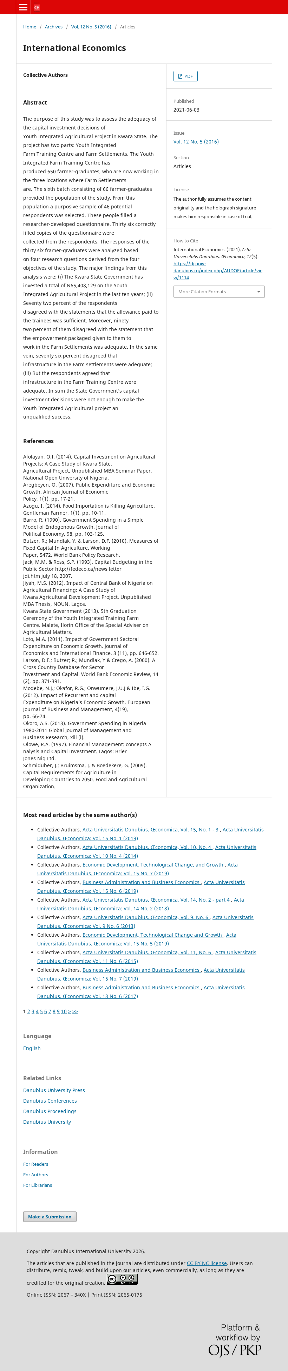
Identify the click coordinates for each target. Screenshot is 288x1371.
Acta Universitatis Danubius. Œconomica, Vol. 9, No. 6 (146, 917)
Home (29, 27)
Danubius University (47, 1121)
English (32, 1048)
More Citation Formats (202, 291)
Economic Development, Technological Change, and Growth (154, 864)
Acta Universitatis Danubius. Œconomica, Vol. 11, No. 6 (147, 952)
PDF (188, 76)
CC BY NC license (207, 1263)
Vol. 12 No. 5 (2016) (91, 27)
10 (64, 1011)
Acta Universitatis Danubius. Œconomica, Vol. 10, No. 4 (147, 847)
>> (75, 1011)
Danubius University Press (54, 1090)
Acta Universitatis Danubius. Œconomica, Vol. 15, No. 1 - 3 (151, 829)
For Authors (35, 1174)
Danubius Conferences (50, 1100)
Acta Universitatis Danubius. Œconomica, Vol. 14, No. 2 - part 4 (157, 899)
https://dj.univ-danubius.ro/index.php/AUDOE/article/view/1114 (218, 270)
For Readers (35, 1164)
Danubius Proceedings (50, 1111)
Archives (54, 27)
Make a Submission (50, 1216)
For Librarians (37, 1185)
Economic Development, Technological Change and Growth (153, 934)
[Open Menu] (23, 7)
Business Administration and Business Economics (142, 882)
